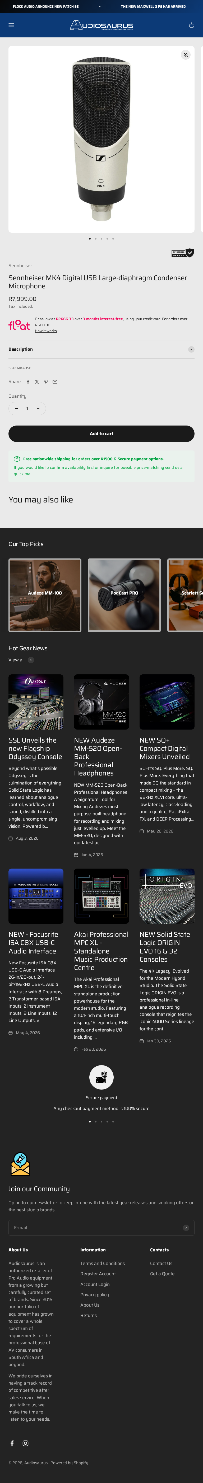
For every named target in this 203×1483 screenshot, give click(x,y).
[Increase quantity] (38, 408)
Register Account (98, 1273)
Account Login (95, 1284)
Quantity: (17, 396)
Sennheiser (20, 265)
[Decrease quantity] (16, 408)
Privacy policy (94, 1294)
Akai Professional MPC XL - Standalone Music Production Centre (101, 951)
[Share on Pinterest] (45, 381)
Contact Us (161, 1263)
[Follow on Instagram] (25, 1443)
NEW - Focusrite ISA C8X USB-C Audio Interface (33, 942)
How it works (46, 331)
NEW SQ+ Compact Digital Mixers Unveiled (165, 748)
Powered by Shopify (69, 1463)
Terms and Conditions (102, 1263)
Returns (88, 1315)
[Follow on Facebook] (12, 1443)
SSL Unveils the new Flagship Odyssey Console (35, 748)
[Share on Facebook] (28, 381)
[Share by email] (54, 381)
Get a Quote (162, 1273)
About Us (89, 1305)
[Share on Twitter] (37, 381)
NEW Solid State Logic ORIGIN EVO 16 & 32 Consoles (165, 947)
